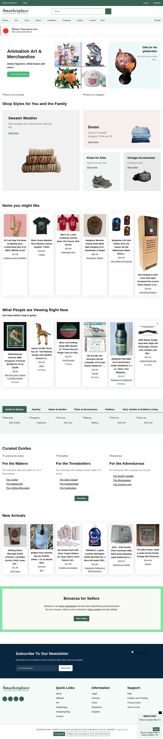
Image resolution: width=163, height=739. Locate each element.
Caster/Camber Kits (148, 361)
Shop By (157, 20)
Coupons (92, 20)
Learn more (122, 729)
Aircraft (95, 373)
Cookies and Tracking (137, 698)
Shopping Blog (63, 712)
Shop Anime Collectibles (19, 74)
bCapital (96, 712)
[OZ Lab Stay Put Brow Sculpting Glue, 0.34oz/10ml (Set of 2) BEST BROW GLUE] (15, 254)
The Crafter (12, 479)
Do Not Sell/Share (100, 734)
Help (25, 3)
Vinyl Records (68, 360)
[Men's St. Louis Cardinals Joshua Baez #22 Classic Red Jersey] (68, 254)
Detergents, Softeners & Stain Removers (95, 569)
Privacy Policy (134, 702)
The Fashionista (68, 488)
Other (41, 366)
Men (41, 570)
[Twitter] (10, 698)
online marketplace (68, 606)
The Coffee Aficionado (17, 488)
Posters (148, 564)
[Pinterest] (16, 698)
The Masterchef (14, 484)
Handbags (67, 20)
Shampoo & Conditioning (121, 380)
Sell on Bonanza (9, 3)
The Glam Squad (69, 479)
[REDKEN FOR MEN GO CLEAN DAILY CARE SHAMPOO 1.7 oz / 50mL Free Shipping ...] (121, 354)
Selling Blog (61, 707)
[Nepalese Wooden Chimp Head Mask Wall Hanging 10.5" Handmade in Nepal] (94, 254)
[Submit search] (108, 11)
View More (81, 498)
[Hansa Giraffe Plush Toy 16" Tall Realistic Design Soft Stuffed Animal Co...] (41, 354)
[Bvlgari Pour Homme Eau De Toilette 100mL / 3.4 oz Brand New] (41, 548)
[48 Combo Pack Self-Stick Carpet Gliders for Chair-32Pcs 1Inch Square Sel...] (68, 548)
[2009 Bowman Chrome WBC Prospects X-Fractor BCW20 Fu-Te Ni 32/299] (15, 354)
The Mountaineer (122, 480)
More (103, 20)
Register (157, 3)
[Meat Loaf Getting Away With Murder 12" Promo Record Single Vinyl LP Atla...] (68, 354)
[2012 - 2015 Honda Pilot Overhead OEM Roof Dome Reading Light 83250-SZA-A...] (121, 548)
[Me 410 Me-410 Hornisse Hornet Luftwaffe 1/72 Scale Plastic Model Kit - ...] (94, 354)
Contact (59, 716)
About (59, 693)
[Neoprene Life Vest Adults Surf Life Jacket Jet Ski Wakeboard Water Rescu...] (121, 254)
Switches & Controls (121, 565)
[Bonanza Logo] (15, 11)
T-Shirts (41, 255)
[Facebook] (4, 698)
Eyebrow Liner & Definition (15, 258)
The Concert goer (122, 484)
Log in (146, 3)
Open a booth (94, 609)
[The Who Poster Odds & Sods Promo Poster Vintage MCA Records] (147, 548)
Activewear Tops (68, 252)
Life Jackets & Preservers (121, 261)
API (57, 702)
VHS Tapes (15, 571)
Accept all (59, 734)
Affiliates (60, 698)
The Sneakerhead (69, 484)
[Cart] (158, 11)
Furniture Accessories (68, 568)
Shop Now (13, 133)
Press (94, 702)
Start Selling (81, 619)
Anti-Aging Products (147, 292)
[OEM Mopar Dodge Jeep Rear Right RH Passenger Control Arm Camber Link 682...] (147, 354)
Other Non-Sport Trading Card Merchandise (15, 376)
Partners (96, 698)
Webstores (97, 707)
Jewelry (80, 20)
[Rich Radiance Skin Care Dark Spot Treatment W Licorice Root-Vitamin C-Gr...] (147, 254)
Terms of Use (133, 707)
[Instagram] (21, 698)
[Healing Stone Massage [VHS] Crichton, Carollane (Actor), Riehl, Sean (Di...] (15, 548)
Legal (94, 693)
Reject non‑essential (77, 734)
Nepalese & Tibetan (94, 258)
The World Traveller (123, 476)
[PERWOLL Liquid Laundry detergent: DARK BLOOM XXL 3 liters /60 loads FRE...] (94, 548)
